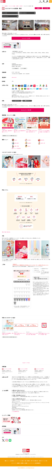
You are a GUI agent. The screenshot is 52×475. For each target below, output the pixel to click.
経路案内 (38, 8)
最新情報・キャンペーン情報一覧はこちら (9, 135)
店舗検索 (18, 463)
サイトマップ (13, 463)
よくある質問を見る (15, 411)
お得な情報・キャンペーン (14, 460)
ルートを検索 (23, 68)
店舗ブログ (41, 460)
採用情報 (22, 463)
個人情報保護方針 (38, 463)
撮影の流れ (36, 460)
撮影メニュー (7, 460)
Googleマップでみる (26, 362)
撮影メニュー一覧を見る (16, 148)
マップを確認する (15, 68)
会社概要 (25, 463)
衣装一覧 (32, 460)
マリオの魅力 (22, 460)
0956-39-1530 (14, 77)
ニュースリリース (31, 463)
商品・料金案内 (27, 460)
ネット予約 (46, 8)
